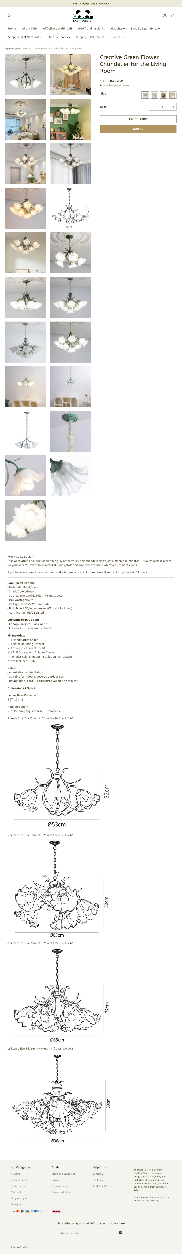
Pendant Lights (19, 1180)
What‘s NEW (29, 28)
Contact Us (99, 1173)
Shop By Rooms (57, 37)
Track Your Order (102, 1186)
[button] (9, 15)
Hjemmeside (12, 48)
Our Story (98, 1180)
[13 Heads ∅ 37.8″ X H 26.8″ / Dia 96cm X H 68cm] (172, 95)
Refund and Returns (62, 1192)
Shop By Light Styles (144, 28)
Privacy (55, 1180)
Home (12, 28)
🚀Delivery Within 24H (57, 28)
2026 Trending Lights (91, 28)
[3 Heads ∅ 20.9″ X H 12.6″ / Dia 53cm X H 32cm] (145, 95)
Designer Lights (19, 1198)
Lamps (117, 37)
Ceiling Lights (18, 1186)
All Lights (116, 28)
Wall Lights (16, 1192)
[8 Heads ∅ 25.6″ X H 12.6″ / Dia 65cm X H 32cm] (163, 95)
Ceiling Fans (17, 1204)
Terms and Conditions (63, 1173)
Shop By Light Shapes (90, 37)
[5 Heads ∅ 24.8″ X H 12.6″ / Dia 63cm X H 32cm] (154, 95)
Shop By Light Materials (23, 37)
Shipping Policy (60, 1186)
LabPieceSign (22, 1247)
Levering (104, 85)
